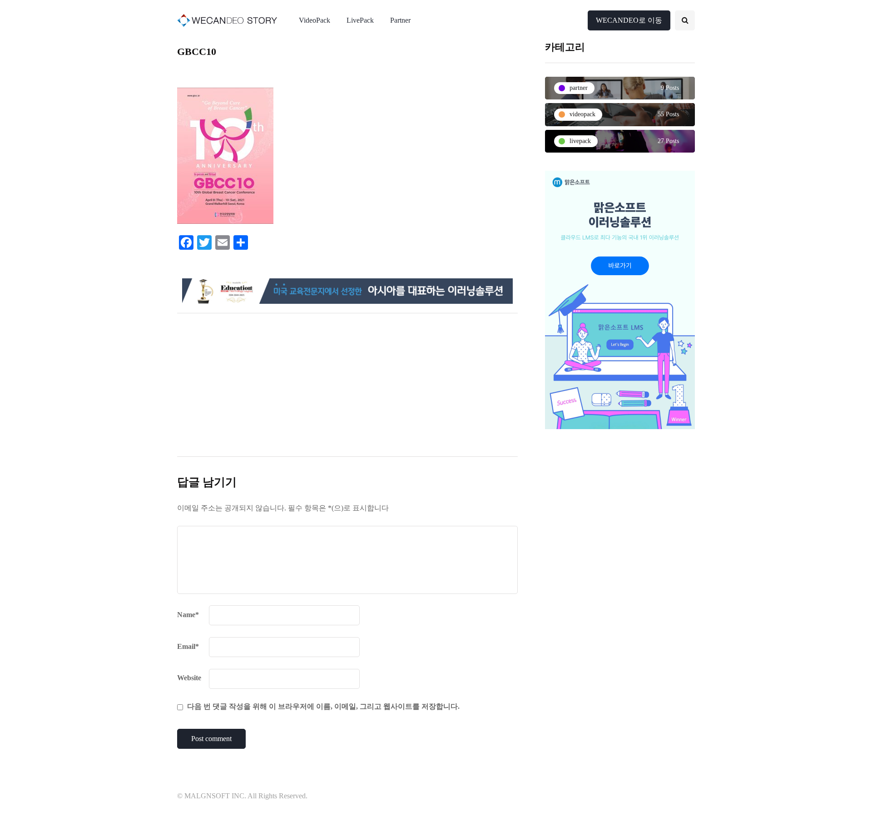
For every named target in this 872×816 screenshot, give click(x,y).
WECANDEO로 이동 (629, 20)
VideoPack (314, 20)
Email (188, 646)
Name (188, 614)
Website (189, 678)
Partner (400, 20)
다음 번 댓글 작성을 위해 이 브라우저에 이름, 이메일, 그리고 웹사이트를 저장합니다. (323, 706)
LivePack (360, 20)
